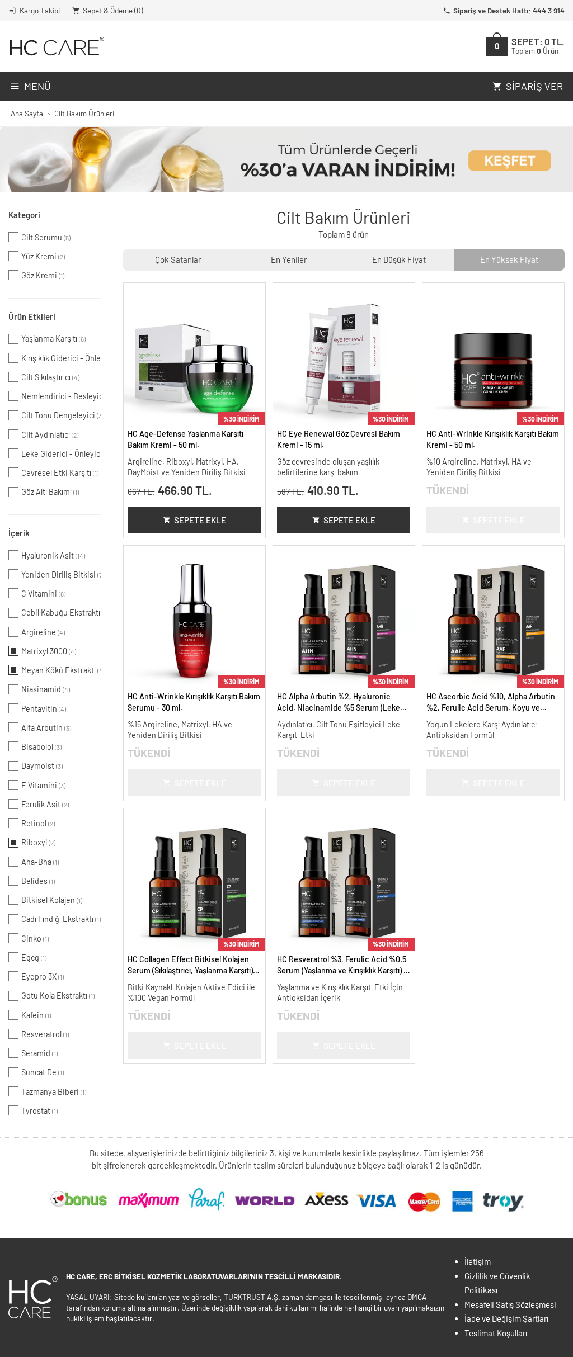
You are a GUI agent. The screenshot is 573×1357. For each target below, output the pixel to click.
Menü (37, 86)
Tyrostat (39, 1110)
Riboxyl (38, 842)
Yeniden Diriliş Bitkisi (61, 574)
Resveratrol (45, 1034)
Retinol (38, 823)
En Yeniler (289, 259)
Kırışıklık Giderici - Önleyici (61, 358)
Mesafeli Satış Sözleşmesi (510, 1304)
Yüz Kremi (43, 256)
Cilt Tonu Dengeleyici (61, 415)
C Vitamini (43, 593)
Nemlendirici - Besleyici (61, 396)
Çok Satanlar (178, 259)
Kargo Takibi (40, 10)
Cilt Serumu (46, 237)
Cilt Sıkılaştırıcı (50, 377)
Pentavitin (43, 708)
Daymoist (42, 765)
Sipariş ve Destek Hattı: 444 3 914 (509, 10)
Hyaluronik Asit (53, 555)
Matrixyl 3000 (48, 651)
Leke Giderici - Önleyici (61, 453)
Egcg (33, 957)
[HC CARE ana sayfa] (56, 46)
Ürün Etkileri (31, 316)
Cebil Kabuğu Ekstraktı (61, 612)
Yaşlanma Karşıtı (53, 338)
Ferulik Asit (45, 804)
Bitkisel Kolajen (51, 900)
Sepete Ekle (200, 520)
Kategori (24, 215)
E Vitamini (43, 785)
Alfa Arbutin (46, 727)
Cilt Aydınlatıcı (49, 434)
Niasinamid (45, 689)
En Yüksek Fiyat (509, 259)
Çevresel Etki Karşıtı (59, 472)
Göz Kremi (42, 275)
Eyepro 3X (42, 976)
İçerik (19, 533)
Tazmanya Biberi (53, 1091)
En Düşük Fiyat (399, 259)
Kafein (36, 1015)
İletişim (477, 1261)
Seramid (39, 1053)
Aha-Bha (40, 862)
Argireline (43, 632)
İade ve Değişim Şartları (506, 1318)
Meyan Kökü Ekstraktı (61, 670)
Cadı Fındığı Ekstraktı (61, 919)
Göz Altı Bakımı (50, 492)
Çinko (35, 938)
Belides (38, 881)
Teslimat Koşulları (495, 1333)
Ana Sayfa (27, 113)
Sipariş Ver (534, 86)
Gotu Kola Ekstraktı (58, 995)
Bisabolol (41, 746)
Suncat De (42, 1072)
